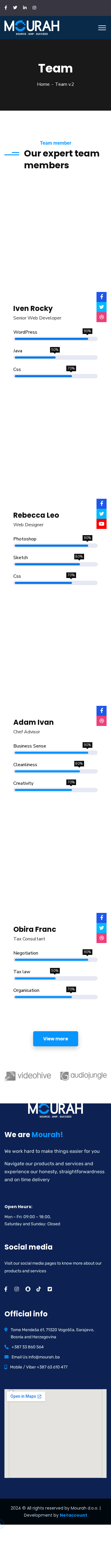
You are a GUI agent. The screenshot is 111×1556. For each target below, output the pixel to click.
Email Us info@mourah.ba (36, 1357)
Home (43, 84)
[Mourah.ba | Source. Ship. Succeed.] (31, 27)
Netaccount (73, 1515)
